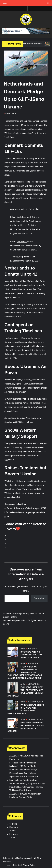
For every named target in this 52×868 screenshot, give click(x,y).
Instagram (35, 508)
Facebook (11, 508)
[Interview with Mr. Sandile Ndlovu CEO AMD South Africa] (13, 652)
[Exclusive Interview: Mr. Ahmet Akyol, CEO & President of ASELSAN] (13, 723)
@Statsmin (22, 242)
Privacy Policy (29, 865)
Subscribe (39, 598)
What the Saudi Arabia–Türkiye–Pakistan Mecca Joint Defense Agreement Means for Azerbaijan (23, 773)
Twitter (19, 508)
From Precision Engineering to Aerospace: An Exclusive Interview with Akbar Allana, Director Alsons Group (25, 672)
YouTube (26, 508)
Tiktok (12, 838)
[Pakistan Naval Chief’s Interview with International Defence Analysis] (13, 705)
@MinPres (21, 217)
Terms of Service (13, 865)
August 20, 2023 (32, 261)
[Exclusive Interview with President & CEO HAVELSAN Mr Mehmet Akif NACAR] (13, 688)
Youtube (13, 824)
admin (23, 649)
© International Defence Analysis (17, 858)
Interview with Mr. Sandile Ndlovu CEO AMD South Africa (31, 655)
